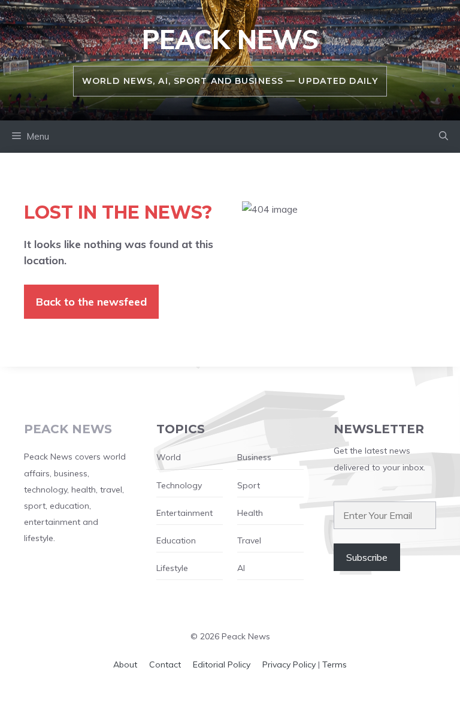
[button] (443, 136)
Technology (179, 485)
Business (254, 457)
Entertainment (184, 513)
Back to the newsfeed (91, 302)
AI (241, 568)
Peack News (230, 39)
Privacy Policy (289, 664)
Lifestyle (172, 568)
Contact (165, 664)
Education (176, 540)
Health (250, 513)
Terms (334, 664)
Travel (249, 540)
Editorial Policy (221, 664)
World (168, 457)
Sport (248, 485)
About (125, 664)
